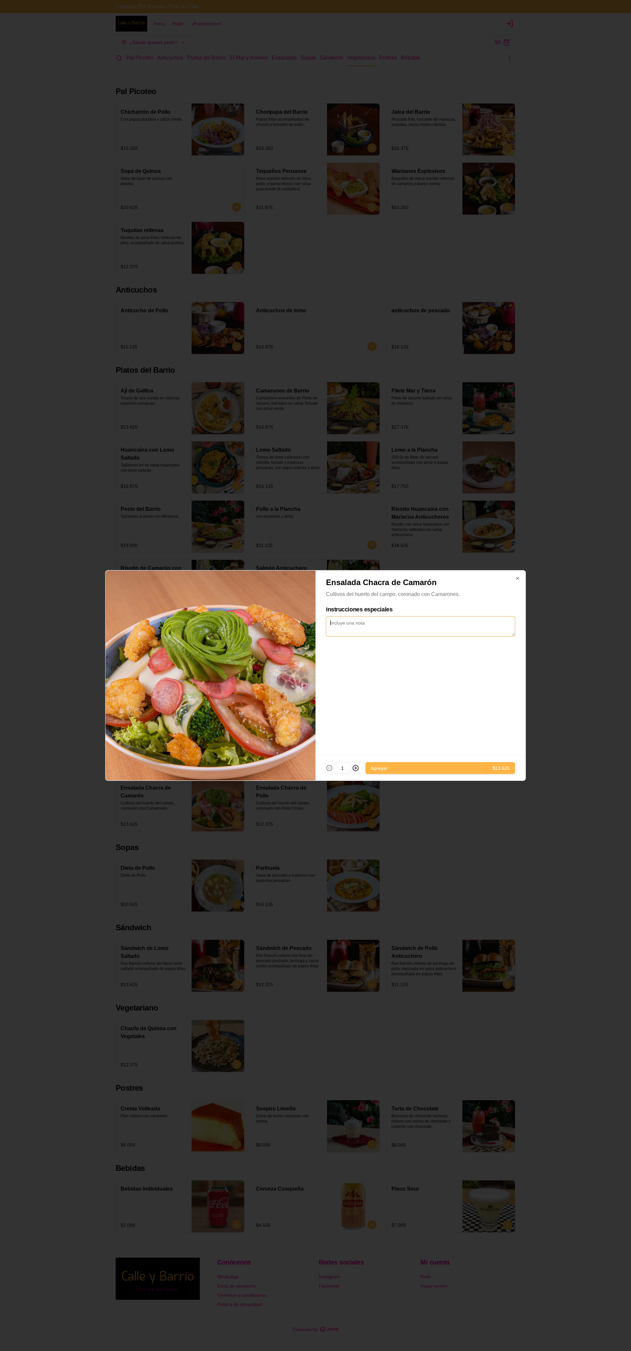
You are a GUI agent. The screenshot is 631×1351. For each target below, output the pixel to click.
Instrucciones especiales (359, 609)
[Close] (517, 578)
